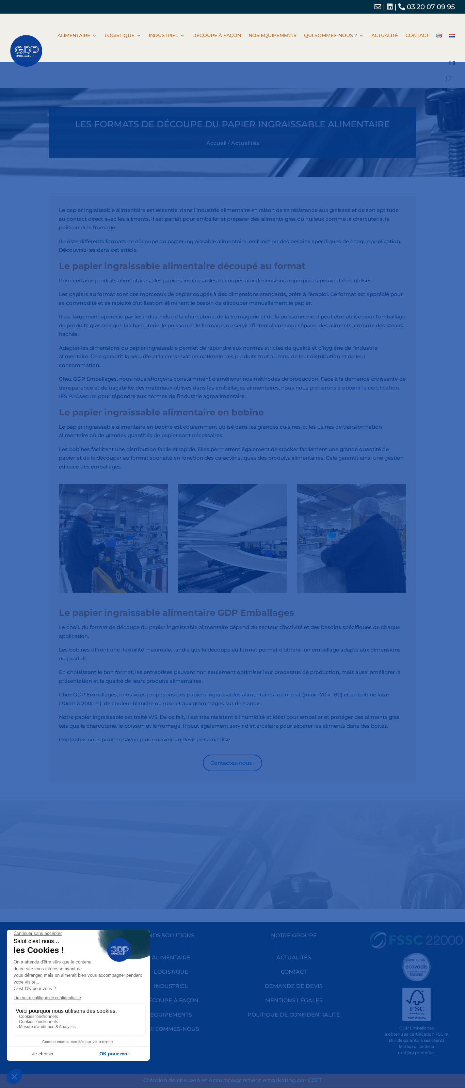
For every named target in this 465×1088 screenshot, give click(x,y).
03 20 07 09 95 (430, 7)
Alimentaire (74, 35)
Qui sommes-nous (171, 1029)
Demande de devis (294, 986)
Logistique (119, 35)
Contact (417, 35)
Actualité (384, 35)
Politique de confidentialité (293, 1014)
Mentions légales (294, 1000)
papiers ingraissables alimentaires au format (244, 694)
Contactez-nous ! (232, 763)
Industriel (163, 35)
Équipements (171, 1014)
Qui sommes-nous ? (330, 35)
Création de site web (171, 1080)
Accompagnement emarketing (252, 1080)
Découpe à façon (216, 35)
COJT (315, 1080)
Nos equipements (272, 35)
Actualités (245, 143)
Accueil (216, 143)
